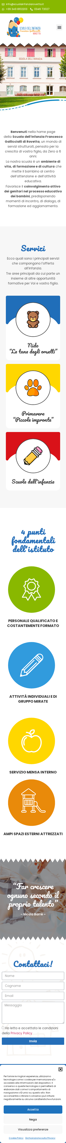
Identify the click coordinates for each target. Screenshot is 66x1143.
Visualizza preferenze (33, 1129)
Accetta (33, 1109)
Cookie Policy (16, 1138)
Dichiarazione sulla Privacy (40, 1138)
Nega (33, 1119)
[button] (60, 1069)
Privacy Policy (21, 1033)
